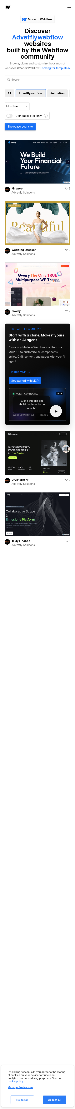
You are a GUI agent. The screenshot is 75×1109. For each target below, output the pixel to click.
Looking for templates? (55, 68)
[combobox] (17, 106)
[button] (21, 372)
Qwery (16, 311)
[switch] (9, 116)
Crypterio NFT (21, 479)
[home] (8, 7)
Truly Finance (21, 540)
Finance (17, 188)
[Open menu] (69, 6)
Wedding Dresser (24, 249)
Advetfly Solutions (23, 192)
